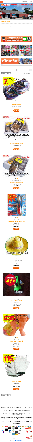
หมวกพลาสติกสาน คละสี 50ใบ (16, 262)
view (17, 100)
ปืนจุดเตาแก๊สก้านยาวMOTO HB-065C (16, 221)
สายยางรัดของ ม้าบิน (16, 104)
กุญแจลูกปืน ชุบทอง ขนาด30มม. (16, 182)
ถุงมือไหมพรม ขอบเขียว (16, 381)
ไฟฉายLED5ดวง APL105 (16, 300)
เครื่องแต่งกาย (6, 26)
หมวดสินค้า (3, 21)
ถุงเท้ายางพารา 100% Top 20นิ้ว (16, 341)
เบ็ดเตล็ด (8, 21)
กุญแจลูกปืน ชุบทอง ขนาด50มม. (16, 143)
